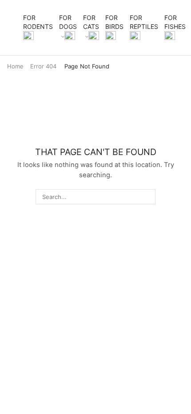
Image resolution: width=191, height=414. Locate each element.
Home (15, 66)
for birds (114, 22)
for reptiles (144, 22)
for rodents (38, 22)
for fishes (175, 22)
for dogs (68, 22)
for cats (91, 22)
